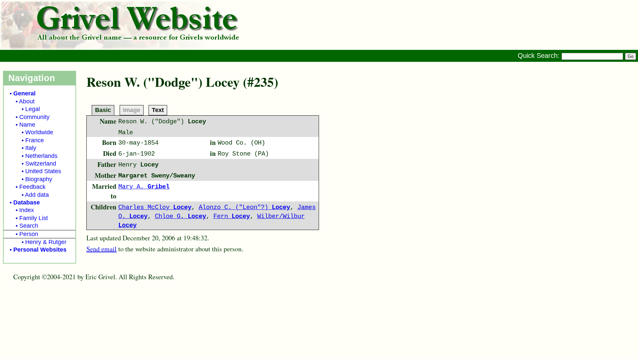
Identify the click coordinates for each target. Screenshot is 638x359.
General (24, 93)
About (27, 101)
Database (26, 202)
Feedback (32, 186)
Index (26, 210)
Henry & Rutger (45, 242)
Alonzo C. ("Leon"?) (244, 207)
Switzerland (40, 163)
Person (28, 234)
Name (27, 124)
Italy (30, 148)
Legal (32, 109)
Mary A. (143, 186)
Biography (38, 179)
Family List (33, 218)
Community (34, 117)
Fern (231, 216)
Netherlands (41, 156)
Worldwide (39, 132)
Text (158, 109)
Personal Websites (39, 249)
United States (43, 171)
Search (28, 225)
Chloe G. (180, 216)
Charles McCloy (154, 207)
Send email (101, 248)
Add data (37, 194)
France (34, 140)
